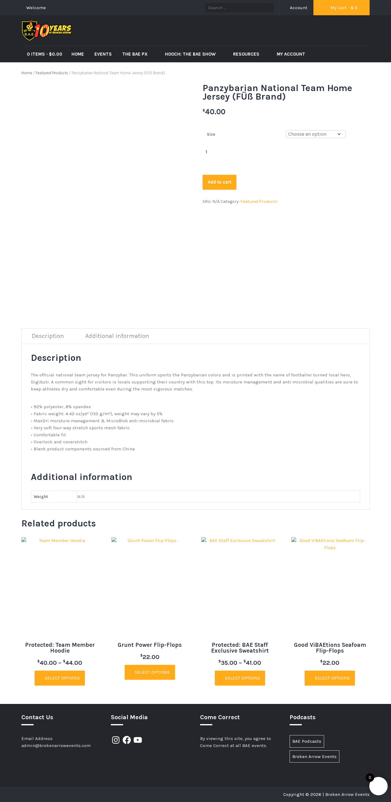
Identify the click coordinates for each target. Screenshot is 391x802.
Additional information (117, 335)
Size (211, 134)
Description (48, 335)
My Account (291, 54)
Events (103, 54)
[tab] (47, 336)
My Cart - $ (343, 7)
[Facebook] (127, 740)
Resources (247, 54)
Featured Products (52, 73)
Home (77, 54)
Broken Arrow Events (314, 756)
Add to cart (219, 182)
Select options (61, 678)
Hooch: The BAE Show (191, 54)
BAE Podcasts (306, 741)
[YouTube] (138, 740)
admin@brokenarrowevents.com (56, 745)
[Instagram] (116, 740)
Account (298, 7)
